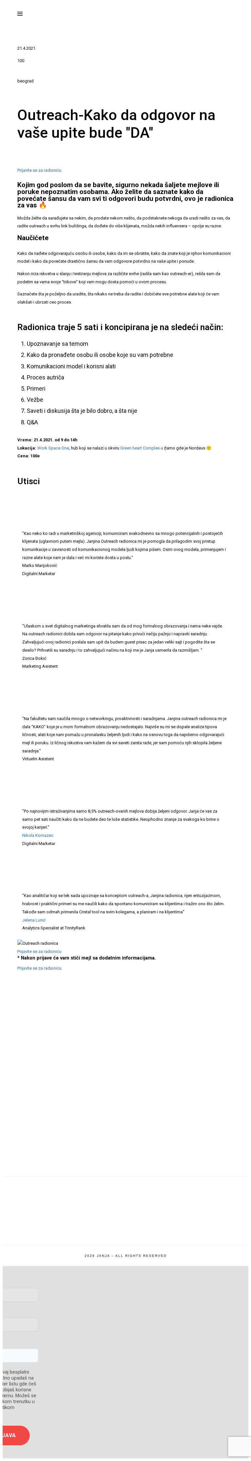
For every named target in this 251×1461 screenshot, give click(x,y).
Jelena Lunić (34, 920)
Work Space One (53, 448)
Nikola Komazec (37, 835)
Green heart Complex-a (141, 448)
